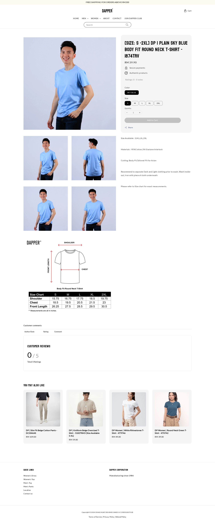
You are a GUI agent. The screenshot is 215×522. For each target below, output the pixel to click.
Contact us (28, 494)
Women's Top (29, 479)
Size (126, 98)
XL (150, 103)
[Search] (127, 24)
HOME (76, 18)
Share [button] (130, 127)
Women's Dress (30, 476)
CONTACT (117, 18)
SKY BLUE (131, 92)
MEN (84, 18)
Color (127, 87)
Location (27, 490)
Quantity (128, 108)
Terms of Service (95, 517)
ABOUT (106, 18)
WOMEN (94, 18)
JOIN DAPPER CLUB (133, 18)
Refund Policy (121, 517)
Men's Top (28, 483)
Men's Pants (29, 486)
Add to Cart (152, 120)
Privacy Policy (108, 517)
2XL (158, 103)
